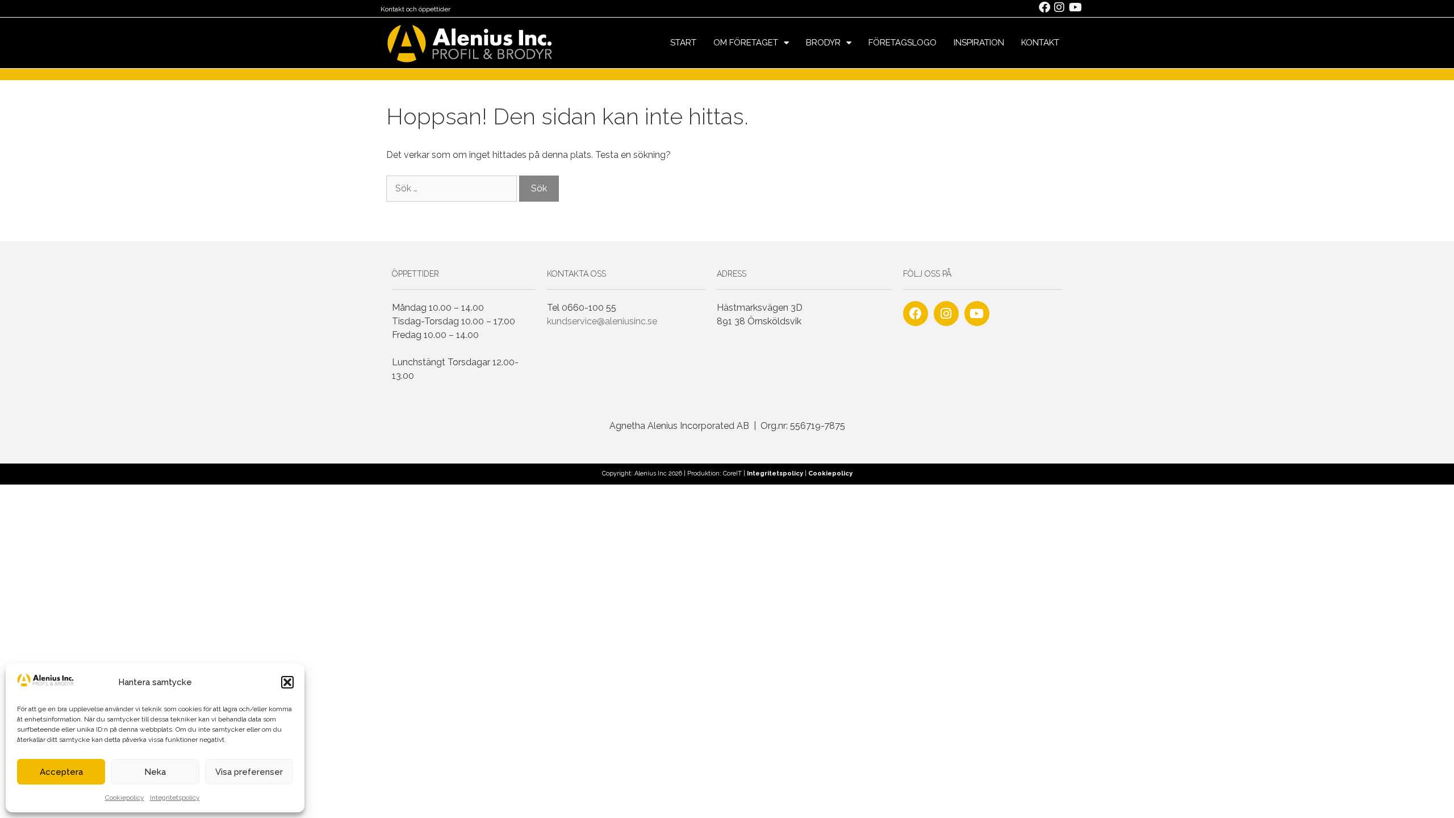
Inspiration (979, 42)
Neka (155, 772)
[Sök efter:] (452, 188)
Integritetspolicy (175, 798)
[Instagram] (946, 313)
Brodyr (823, 42)
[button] (287, 682)
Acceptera (61, 772)
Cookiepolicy (124, 798)
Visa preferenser (249, 772)
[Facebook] (915, 313)
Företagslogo (902, 42)
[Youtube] (976, 313)
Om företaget (745, 42)
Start (683, 42)
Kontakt (1040, 42)
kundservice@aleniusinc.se (602, 321)
